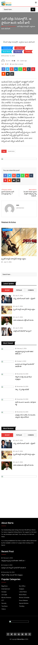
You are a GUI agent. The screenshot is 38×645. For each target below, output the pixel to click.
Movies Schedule (24, 597)
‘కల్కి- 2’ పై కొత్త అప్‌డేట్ (22, 389)
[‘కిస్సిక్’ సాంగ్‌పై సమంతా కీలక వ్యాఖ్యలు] (7, 378)
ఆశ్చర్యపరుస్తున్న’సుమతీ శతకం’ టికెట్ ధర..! (13, 560)
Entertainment (11, 26)
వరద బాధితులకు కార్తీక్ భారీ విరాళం (23, 320)
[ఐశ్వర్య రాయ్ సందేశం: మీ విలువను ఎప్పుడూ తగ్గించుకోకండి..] (7, 416)
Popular (19, 290)
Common (31, 290)
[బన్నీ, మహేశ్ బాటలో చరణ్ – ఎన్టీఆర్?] (6, 299)
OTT (2, 600)
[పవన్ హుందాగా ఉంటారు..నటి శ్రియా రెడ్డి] (7, 403)
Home (4, 26)
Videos (3, 609)
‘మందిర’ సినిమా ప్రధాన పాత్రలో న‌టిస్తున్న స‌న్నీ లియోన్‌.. (30, 194)
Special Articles (23, 603)
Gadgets (21, 589)
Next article (32, 189)
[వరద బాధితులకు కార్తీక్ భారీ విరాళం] (6, 321)
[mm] (14, 61)
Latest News (20, 48)
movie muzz (11, 151)
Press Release (23, 600)
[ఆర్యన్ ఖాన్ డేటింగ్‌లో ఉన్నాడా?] (6, 331)
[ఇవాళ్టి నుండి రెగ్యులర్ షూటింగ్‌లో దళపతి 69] (7, 365)
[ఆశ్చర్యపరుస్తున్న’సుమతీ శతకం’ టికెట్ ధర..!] (7, 353)
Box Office (22, 586)
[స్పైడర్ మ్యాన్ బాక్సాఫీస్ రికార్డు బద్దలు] (6, 310)
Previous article (7, 189)
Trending (28, 51)
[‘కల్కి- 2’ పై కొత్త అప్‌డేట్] (7, 391)
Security (3, 603)
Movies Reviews (6, 597)
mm (17, 205)
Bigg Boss (4, 586)
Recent (7, 290)
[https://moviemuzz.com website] (12, 61)
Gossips (3, 592)
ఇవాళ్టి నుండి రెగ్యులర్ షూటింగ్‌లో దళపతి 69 (13, 568)
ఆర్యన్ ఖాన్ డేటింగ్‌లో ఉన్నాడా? (22, 331)
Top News (18, 51)
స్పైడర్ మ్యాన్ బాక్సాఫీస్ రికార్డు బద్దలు (13, 259)
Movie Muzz (21, 639)
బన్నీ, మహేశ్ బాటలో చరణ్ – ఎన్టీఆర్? (24, 298)
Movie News (6, 51)
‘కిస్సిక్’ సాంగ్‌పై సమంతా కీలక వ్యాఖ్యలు (12, 575)
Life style (4, 595)
